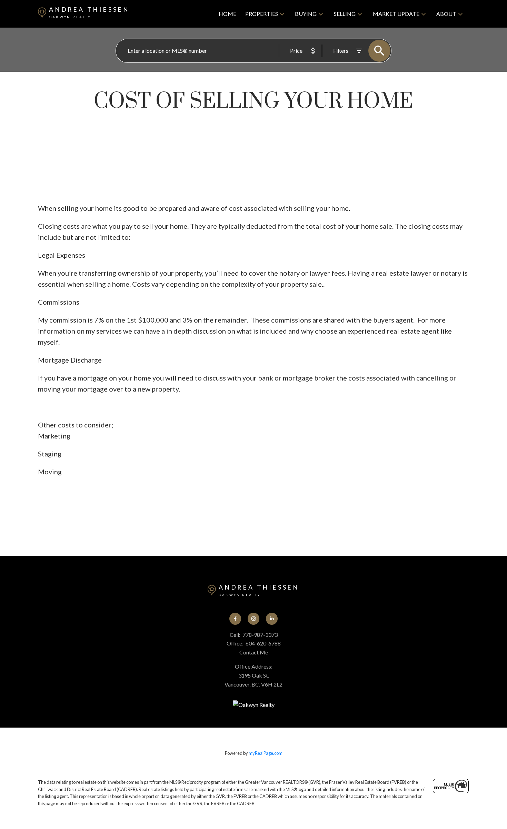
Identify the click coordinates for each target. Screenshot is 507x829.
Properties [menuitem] (261, 13)
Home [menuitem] (227, 13)
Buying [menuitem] (306, 13)
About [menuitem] (446, 13)
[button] (235, 619)
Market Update (396, 13)
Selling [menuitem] (345, 13)
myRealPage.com (265, 753)
